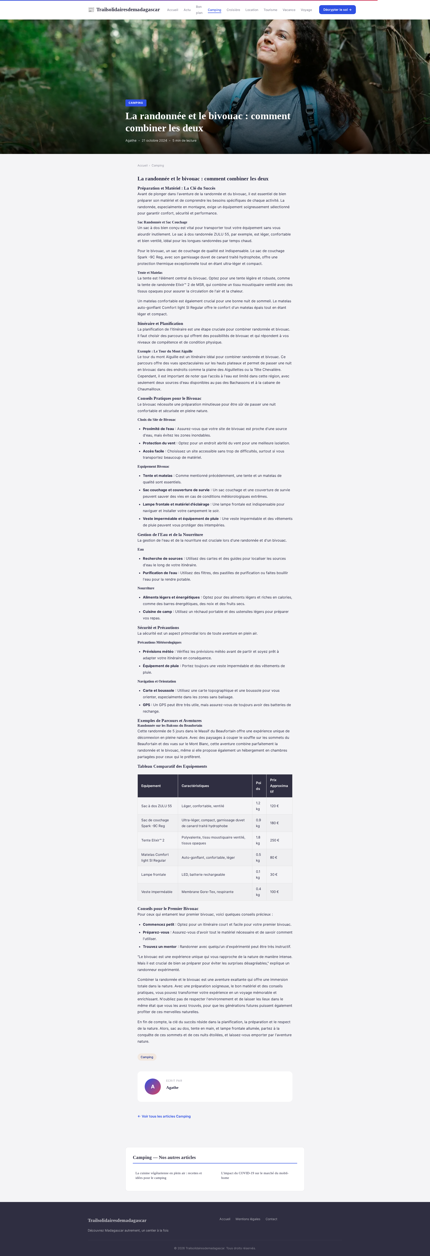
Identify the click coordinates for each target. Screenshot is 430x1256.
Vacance (289, 10)
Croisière (233, 10)
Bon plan (199, 10)
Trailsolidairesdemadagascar (124, 9)
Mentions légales (248, 1219)
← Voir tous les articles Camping (164, 1116)
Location (251, 10)
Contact (271, 1219)
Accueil (172, 10)
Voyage (306, 10)
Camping (214, 10)
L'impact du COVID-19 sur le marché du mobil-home (254, 1175)
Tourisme (270, 10)
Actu (187, 10)
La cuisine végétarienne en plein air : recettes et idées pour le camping (168, 1175)
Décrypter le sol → (337, 9)
